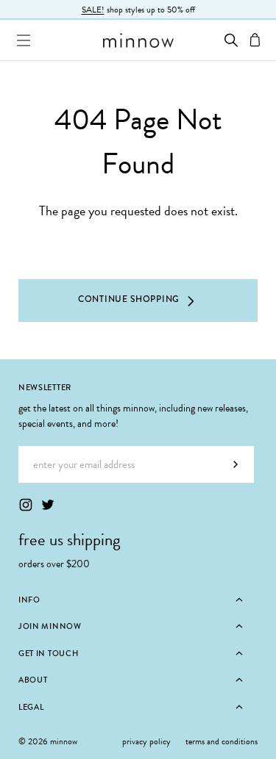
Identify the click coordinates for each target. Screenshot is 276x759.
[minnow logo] (138, 40)
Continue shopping (129, 299)
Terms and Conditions (221, 741)
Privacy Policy (146, 741)
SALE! (93, 9)
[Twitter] (47, 504)
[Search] (231, 40)
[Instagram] (25, 504)
